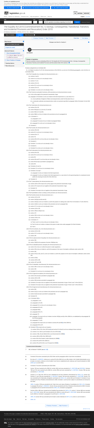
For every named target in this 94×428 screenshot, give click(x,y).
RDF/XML (73, 413)
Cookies (52, 419)
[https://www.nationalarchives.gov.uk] (81, 12)
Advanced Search (85, 22)
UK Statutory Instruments (10, 32)
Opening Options (9, 63)
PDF (53, 413)
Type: (45, 19)
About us (19, 419)
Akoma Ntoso (60, 413)
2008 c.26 (32, 399)
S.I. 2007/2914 (74, 370)
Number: (41, 19)
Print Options (85, 38)
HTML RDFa (67, 413)
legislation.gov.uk (15, 11)
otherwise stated (50, 422)
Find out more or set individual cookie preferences (36, 7)
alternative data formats (29, 413)
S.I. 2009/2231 (39, 359)
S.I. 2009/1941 (45, 386)
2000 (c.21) (80, 374)
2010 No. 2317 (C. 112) (22, 32)
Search (77, 22)
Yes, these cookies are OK (13, 7)
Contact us (38, 419)
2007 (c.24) (69, 396)
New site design (8, 419)
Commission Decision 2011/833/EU (27, 424)
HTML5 (42, 413)
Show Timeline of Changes (14, 60)
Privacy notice (45, 419)
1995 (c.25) (56, 387)
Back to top (87, 408)
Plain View (76, 38)
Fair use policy (59, 419)
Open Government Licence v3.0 (31, 422)
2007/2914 (82, 368)
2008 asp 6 (33, 362)
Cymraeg (88, 16)
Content (20, 35)
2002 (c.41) (63, 378)
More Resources (29, 35)
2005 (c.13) (68, 390)
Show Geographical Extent (13, 53)
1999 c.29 (32, 396)
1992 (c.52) (82, 384)
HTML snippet (48, 413)
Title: (5, 19)
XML (56, 413)
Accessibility (31, 419)
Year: (34, 19)
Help (14, 419)
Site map (24, 419)
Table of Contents (10, 35)
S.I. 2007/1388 (73, 368)
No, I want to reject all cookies (61, 7)
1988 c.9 (32, 384)
